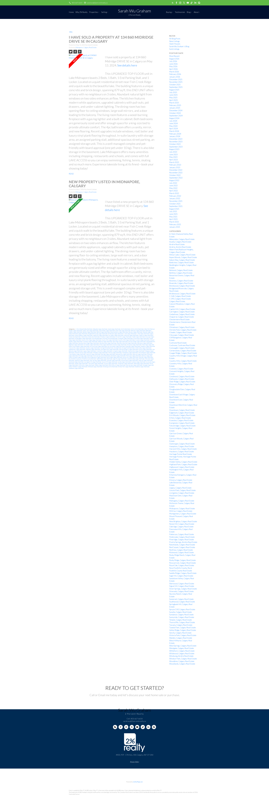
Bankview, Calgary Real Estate (138, 330)
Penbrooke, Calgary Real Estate (182, 537)
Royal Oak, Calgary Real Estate (146, 357)
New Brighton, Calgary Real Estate (77, 354)
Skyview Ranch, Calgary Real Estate (129, 360)
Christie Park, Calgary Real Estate (124, 336)
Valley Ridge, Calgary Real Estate (141, 363)
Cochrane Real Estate (97, 338)
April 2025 (173, 100)
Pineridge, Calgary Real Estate (85, 355)
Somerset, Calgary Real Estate (145, 360)
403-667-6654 (77, 3)
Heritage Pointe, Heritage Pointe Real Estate (124, 348)
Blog (188, 12)
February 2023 (175, 165)
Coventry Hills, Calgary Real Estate (126, 340)
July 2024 (173, 121)
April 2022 (173, 191)
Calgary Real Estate (177, 301)
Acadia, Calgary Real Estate (114, 329)
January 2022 (174, 198)
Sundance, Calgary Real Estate (138, 362)
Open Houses (174, 44)
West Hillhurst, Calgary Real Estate (117, 365)
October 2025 (175, 84)
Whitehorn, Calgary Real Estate (80, 366)
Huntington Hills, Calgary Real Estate (110, 349)
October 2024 (175, 113)
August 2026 (174, 59)
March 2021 (174, 222)
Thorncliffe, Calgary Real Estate (95, 363)
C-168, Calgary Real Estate (130, 333)
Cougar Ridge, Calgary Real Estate (183, 353)
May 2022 (173, 188)
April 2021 (173, 219)
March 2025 (174, 103)
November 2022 (175, 172)
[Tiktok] (143, 727)
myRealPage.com (138, 782)
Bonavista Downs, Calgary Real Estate (119, 332)
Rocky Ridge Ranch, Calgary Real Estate (96, 357)
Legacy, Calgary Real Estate (89, 351)
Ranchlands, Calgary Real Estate (118, 355)
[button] (75, 3)
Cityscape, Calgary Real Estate (181, 335)
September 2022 (176, 178)
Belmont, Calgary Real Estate (89, 332)
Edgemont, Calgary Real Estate (76, 344)
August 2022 (174, 180)
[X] (132, 727)
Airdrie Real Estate (125, 329)
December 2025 (175, 79)
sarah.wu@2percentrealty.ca (97, 3)
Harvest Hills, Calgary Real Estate (77, 348)
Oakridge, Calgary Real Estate (108, 354)
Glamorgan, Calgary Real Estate (132, 346)
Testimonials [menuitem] (180, 12)
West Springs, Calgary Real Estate (134, 365)
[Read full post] (86, 64)
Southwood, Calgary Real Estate (76, 362)
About (196, 12)
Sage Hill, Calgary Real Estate (120, 358)
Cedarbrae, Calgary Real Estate (131, 335)
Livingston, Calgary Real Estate (120, 351)
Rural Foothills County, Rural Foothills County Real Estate (82, 358)
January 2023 (174, 167)
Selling (104, 12)
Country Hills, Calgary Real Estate (110, 340)
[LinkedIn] (148, 727)
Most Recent (174, 56)
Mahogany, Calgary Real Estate (181, 501)
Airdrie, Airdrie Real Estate (137, 329)
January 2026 (174, 77)
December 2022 (175, 170)
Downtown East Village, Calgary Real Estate (88, 343)
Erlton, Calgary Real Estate (106, 344)
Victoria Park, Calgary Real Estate (86, 365)
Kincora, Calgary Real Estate (145, 349)
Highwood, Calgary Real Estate (93, 349)
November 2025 (175, 82)
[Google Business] (154, 727)
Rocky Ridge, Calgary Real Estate (114, 357)
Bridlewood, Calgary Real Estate (115, 333)
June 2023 (173, 154)
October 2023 (175, 144)
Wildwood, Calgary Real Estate (95, 366)
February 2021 (175, 224)
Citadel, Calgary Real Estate (138, 336)
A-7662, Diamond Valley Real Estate (84, 329)
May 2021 (173, 217)
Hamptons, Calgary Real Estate (148, 346)
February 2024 (175, 134)
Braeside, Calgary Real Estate (181, 283)
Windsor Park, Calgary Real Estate (126, 366)
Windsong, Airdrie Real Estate (110, 366)
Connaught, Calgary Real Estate (125, 338)
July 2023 (173, 152)
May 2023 (173, 157)
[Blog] (115, 727)
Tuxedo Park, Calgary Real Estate (125, 363)
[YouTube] (137, 727)
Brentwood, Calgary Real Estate (80, 333)
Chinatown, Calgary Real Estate (107, 336)
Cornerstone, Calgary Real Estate (141, 338)
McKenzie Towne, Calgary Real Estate (83, 352)
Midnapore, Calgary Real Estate (86, 47)
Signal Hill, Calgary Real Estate (82, 360)
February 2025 (175, 105)
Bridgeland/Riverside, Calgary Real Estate (98, 333)
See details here (127, 65)
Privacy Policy (134, 762)
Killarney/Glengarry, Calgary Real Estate (128, 349)
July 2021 (173, 211)
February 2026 (175, 74)
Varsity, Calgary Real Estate (180, 633)
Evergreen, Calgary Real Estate (134, 344)
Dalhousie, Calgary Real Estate (105, 341)
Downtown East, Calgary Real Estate (108, 343)
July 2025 (173, 92)
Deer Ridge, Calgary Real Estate (120, 341)
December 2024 (175, 110)
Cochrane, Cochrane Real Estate (109, 338)
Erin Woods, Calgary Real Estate (91, 344)
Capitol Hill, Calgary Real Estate (100, 335)
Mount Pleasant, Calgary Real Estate (146, 352)
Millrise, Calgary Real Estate (115, 352)
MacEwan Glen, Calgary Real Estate (136, 351)
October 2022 (175, 175)
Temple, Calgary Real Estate (81, 363)
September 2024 (176, 115)
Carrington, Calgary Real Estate (115, 335)
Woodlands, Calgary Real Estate (76, 368)
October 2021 (175, 204)
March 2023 (174, 162)
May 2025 (173, 97)
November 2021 (175, 201)
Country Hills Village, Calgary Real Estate (91, 340)
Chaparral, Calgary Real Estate (146, 335)
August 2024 (174, 118)
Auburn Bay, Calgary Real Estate (123, 330)
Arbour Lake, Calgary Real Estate (90, 330)
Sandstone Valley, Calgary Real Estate (136, 358)
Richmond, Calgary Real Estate (80, 357)
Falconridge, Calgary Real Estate (182, 426)
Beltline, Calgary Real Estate (103, 332)
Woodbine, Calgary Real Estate (142, 366)
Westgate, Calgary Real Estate (181, 648)
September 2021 (176, 206)
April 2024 (173, 128)
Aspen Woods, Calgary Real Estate (107, 330)
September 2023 (176, 147)
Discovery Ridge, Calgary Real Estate (137, 341)
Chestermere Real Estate (75, 336)
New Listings (174, 41)
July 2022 (173, 183)
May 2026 (173, 66)
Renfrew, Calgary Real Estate (181, 550)
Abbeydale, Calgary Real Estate (100, 329)
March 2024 (174, 131)
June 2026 (173, 64)
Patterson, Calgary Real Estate (140, 354)
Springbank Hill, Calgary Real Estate (93, 362)
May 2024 (173, 126)
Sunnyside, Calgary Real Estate (181, 617)
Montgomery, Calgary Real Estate (130, 352)
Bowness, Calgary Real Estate (135, 332)
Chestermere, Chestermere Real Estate (90, 336)
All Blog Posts (174, 39)
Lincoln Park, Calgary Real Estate (104, 351)
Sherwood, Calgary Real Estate (181, 583)
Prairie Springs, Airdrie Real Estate (101, 355)
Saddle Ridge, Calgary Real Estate (104, 358)
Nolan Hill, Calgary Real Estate (93, 354)
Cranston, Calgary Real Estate (142, 340)
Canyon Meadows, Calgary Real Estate (83, 335)
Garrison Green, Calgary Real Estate (98, 346)
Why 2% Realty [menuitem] (81, 12)
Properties (93, 12)
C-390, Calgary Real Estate (143, 333)
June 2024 (173, 123)
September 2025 (176, 87)
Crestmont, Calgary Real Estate (90, 341)
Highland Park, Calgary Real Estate (77, 349)
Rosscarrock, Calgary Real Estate (130, 357)
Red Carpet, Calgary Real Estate (133, 355)
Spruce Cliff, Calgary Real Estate (109, 362)
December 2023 (175, 139)
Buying (168, 12)
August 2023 (174, 149)
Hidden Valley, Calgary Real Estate (143, 348)
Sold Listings (174, 49)
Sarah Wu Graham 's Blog (179, 46)
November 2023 (175, 141)
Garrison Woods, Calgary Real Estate (116, 346)
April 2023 (173, 160)
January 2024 (174, 136)
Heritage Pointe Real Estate (106, 348)
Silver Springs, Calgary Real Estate (98, 360)
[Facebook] (121, 727)
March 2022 (174, 193)
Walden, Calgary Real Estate (101, 365)
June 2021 (173, 214)
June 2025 (173, 95)
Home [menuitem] (71, 12)
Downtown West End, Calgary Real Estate (127, 343)
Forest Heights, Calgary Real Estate (81, 346)
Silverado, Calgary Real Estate (114, 360)
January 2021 (174, 227)
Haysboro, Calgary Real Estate (93, 348)
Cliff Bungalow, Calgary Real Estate (83, 338)
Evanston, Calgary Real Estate (120, 344)
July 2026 (173, 61)
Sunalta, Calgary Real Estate (124, 362)
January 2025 (174, 108)
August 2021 (174, 209)
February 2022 (175, 196)
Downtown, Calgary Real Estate (144, 343)
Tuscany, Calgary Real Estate (110, 363)
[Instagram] (126, 727)
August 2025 (174, 90)
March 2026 (174, 72)
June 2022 (173, 185)
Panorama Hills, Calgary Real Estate (124, 354)
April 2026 (173, 69)
